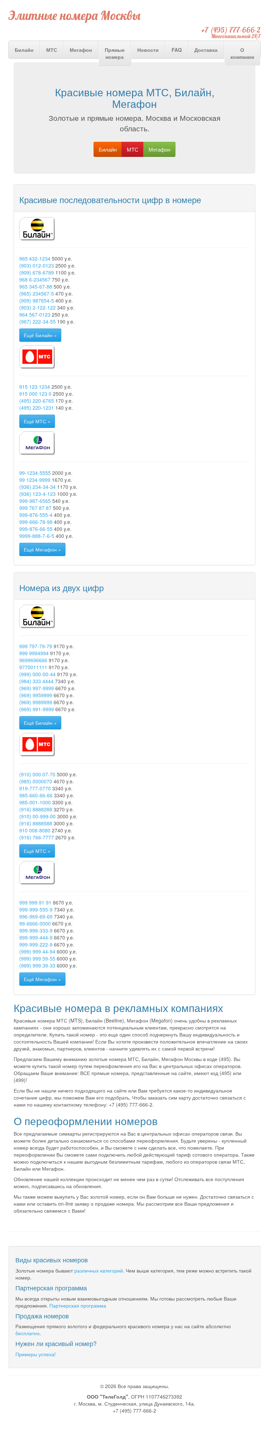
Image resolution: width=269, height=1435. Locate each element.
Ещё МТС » (37, 421)
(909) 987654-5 (36, 300)
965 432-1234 (34, 258)
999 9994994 (34, 653)
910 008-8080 (34, 830)
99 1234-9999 (34, 479)
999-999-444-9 (36, 937)
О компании (242, 53)
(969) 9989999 (35, 702)
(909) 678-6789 (36, 272)
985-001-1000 (35, 802)
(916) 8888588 (35, 823)
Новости (148, 49)
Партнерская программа (77, 1305)
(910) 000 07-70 (37, 774)
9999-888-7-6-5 (36, 535)
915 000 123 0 (35, 393)
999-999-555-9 (36, 909)
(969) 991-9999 (36, 709)
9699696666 (33, 660)
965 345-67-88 (35, 286)
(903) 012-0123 (36, 265)
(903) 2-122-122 (37, 307)
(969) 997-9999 (36, 688)
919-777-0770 (35, 788)
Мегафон (81, 49)
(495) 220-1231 (36, 407)
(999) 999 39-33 (37, 965)
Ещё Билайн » (40, 335)
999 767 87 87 (35, 507)
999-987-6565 (35, 500)
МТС (51, 49)
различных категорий (98, 1270)
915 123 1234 (34, 386)
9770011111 (33, 667)
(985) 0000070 (35, 781)
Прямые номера (115, 53)
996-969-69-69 (36, 916)
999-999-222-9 (36, 944)
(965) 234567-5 (36, 293)
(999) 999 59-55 (37, 958)
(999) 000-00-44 (37, 674)
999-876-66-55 (36, 528)
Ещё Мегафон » (42, 549)
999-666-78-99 (36, 521)
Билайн (24, 49)
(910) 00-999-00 (37, 816)
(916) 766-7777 (36, 837)
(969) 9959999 (35, 695)
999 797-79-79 (35, 646)
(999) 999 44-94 (37, 951)
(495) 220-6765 (36, 400)
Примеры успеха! (35, 1354)
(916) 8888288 (35, 809)
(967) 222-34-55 (37, 321)
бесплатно (27, 1333)
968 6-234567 (34, 279)
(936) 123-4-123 (37, 493)
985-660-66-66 (36, 795)
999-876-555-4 (36, 514)
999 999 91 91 (35, 902)
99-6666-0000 (35, 923)
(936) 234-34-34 (37, 486)
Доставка (206, 49)
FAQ (177, 49)
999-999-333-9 (36, 930)
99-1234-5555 (35, 472)
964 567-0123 (34, 314)
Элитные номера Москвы (74, 15)
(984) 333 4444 (36, 681)
